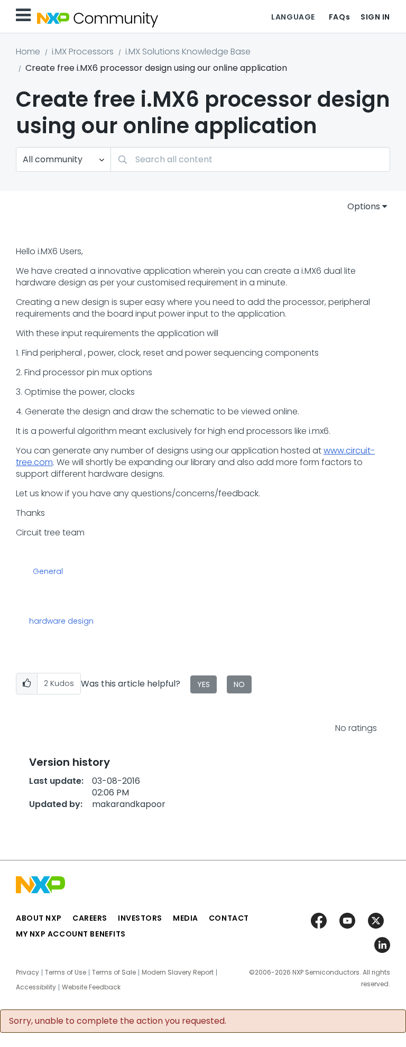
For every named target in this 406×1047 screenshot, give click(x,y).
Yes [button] (203, 684)
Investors (140, 918)
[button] (26, 683)
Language (293, 17)
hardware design (61, 621)
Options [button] (363, 206)
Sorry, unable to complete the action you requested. (117, 1021)
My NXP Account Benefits (71, 934)
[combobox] (250, 159)
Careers (89, 918)
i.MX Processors (83, 51)
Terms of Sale (114, 972)
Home (28, 51)
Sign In (375, 17)
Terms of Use (65, 972)
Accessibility (36, 987)
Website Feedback (91, 987)
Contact (229, 918)
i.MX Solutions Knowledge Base (188, 51)
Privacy (27, 972)
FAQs (339, 17)
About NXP (39, 918)
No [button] (239, 684)
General (48, 572)
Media (185, 918)
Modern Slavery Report (178, 972)
